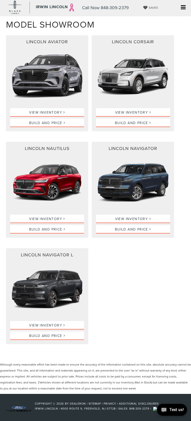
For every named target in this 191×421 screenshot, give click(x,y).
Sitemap (95, 404)
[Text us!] (172, 411)
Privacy (110, 404)
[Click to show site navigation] (183, 7)
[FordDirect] (18, 408)
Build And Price (46, 122)
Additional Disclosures (139, 404)
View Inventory (46, 112)
